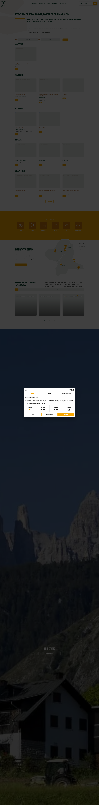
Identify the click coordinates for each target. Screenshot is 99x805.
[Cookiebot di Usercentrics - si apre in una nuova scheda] (69, 390)
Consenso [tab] (32, 393)
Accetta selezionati (49, 414)
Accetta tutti (66, 414)
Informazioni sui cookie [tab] (66, 393)
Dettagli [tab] (49, 393)
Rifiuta (33, 414)
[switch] (43, 410)
